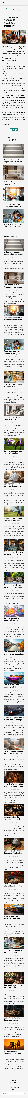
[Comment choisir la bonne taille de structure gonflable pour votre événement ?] (14, 611)
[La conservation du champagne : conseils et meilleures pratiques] (14, 810)
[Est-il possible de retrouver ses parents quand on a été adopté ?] (14, 1044)
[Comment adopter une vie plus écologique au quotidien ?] (14, 443)
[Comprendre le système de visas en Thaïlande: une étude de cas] (14, 843)
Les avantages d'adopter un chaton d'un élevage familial (13, 753)
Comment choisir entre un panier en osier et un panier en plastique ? (13, 587)
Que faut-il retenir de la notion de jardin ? (13, 986)
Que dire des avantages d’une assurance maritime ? (13, 1020)
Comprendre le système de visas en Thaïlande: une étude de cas (13, 853)
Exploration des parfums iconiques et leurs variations (13, 386)
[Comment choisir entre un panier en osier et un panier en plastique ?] (14, 578)
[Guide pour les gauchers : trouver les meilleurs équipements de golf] (14, 511)
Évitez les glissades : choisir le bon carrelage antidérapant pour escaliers (13, 161)
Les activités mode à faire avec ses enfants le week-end (14, 786)
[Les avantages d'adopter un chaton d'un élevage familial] (14, 744)
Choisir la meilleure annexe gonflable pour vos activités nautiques (13, 687)
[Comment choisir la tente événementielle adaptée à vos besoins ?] (14, 644)
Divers (7, 8)
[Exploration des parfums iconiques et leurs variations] (14, 377)
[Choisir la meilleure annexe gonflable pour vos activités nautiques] (14, 677)
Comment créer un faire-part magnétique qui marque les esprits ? (13, 486)
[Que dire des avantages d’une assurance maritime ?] (14, 1010)
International (13, 1082)
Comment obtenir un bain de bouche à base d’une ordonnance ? (14, 952)
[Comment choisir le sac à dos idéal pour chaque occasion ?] (14, 545)
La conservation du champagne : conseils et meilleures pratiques (13, 819)
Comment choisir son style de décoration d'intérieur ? (12, 419)
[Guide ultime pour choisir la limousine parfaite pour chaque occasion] (14, 710)
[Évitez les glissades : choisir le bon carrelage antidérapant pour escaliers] (13, 151)
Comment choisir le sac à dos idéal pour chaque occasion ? (13, 554)
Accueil (2, 8)
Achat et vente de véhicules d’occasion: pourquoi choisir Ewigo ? (13, 918)
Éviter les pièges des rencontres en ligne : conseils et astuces (13, 225)
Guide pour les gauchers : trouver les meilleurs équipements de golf (14, 520)
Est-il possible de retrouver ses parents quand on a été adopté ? (13, 1053)
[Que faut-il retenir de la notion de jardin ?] (14, 977)
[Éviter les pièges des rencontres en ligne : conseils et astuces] (13, 216)
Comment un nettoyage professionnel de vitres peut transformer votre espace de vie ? (13, 204)
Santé (13, 1085)
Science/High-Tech (13, 1087)
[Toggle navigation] (3, 2)
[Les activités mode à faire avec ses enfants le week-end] (14, 777)
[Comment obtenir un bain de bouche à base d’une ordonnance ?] (14, 943)
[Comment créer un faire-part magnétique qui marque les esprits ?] (14, 476)
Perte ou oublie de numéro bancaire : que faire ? (12, 886)
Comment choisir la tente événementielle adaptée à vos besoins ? (14, 654)
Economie (13, 1080)
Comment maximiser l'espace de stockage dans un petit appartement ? (13, 182)
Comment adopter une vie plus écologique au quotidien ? (13, 453)
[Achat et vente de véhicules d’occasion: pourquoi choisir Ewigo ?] (14, 909)
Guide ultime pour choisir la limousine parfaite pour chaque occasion (14, 719)
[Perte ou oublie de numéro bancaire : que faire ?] (14, 876)
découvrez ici (5, 64)
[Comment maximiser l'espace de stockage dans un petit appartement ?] (13, 172)
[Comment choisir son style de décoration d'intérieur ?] (14, 410)
